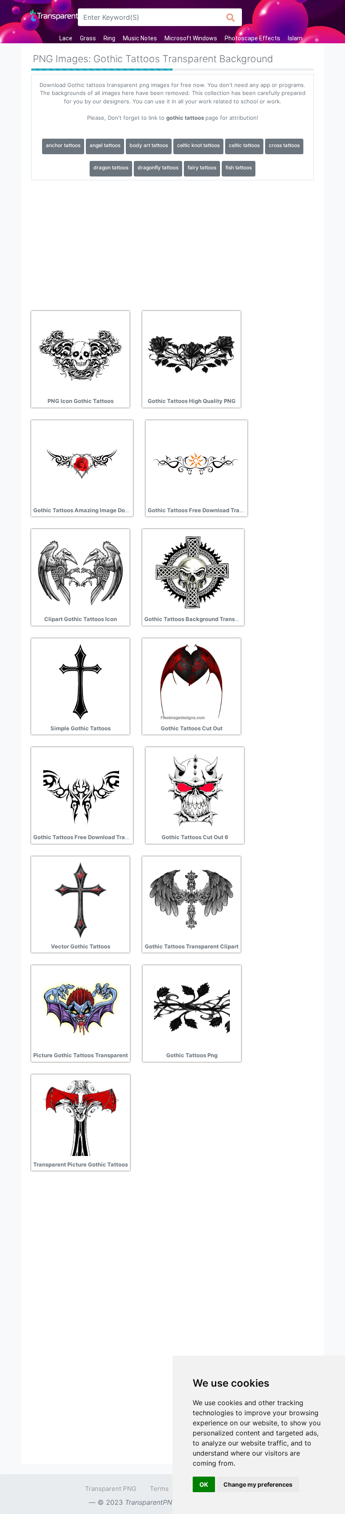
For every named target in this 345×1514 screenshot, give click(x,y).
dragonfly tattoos (158, 167)
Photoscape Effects (252, 38)
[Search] (231, 17)
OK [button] (203, 1484)
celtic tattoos (244, 145)
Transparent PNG (110, 1489)
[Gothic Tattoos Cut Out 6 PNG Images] (194, 790)
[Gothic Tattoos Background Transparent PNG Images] (192, 572)
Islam (295, 38)
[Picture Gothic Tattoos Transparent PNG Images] (80, 1008)
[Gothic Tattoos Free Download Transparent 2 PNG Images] (195, 463)
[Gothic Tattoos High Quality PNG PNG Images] (191, 354)
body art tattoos (149, 145)
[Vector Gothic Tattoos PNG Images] (80, 899)
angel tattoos (105, 145)
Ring (109, 38)
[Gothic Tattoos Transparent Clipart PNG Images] (191, 899)
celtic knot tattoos (198, 145)
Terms (159, 1489)
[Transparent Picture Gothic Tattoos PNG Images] (80, 1117)
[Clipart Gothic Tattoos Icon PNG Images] (80, 572)
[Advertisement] (172, 242)
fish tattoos (239, 167)
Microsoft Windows (191, 38)
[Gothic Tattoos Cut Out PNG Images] (191, 681)
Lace (65, 38)
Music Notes (140, 38)
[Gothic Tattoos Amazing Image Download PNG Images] (81, 463)
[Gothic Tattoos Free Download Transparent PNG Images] (81, 790)
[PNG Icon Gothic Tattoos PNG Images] (80, 354)
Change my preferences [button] (257, 1484)
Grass (88, 38)
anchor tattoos (63, 145)
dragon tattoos (110, 167)
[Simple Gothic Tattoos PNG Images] (80, 681)
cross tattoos (284, 145)
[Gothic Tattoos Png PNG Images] (191, 1008)
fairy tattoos (202, 167)
